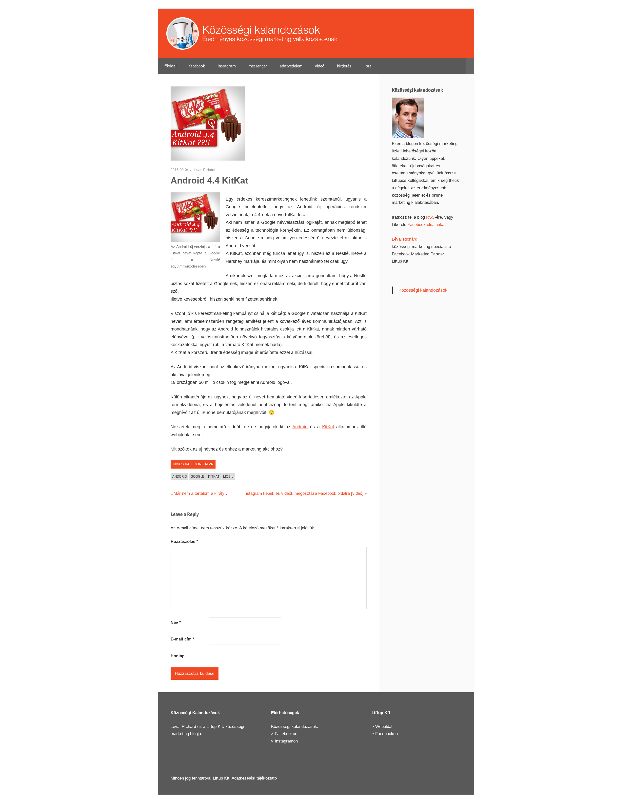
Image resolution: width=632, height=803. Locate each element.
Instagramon (286, 741)
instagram (227, 65)
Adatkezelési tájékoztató (254, 778)
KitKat (328, 426)
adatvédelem (291, 65)
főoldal (170, 65)
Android (300, 426)
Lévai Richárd (204, 170)
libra (368, 65)
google (197, 476)
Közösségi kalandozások (422, 290)
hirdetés (344, 65)
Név (176, 622)
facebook (197, 65)
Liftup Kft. (215, 726)
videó (319, 65)
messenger (257, 65)
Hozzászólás (184, 541)
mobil (228, 476)
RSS (430, 217)
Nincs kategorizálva (193, 464)
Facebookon (286, 733)
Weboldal (383, 726)
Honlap (177, 656)
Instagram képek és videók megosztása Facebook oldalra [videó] (303, 493)
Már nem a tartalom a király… (201, 493)
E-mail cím (183, 639)
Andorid (179, 476)
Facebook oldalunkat (427, 224)
